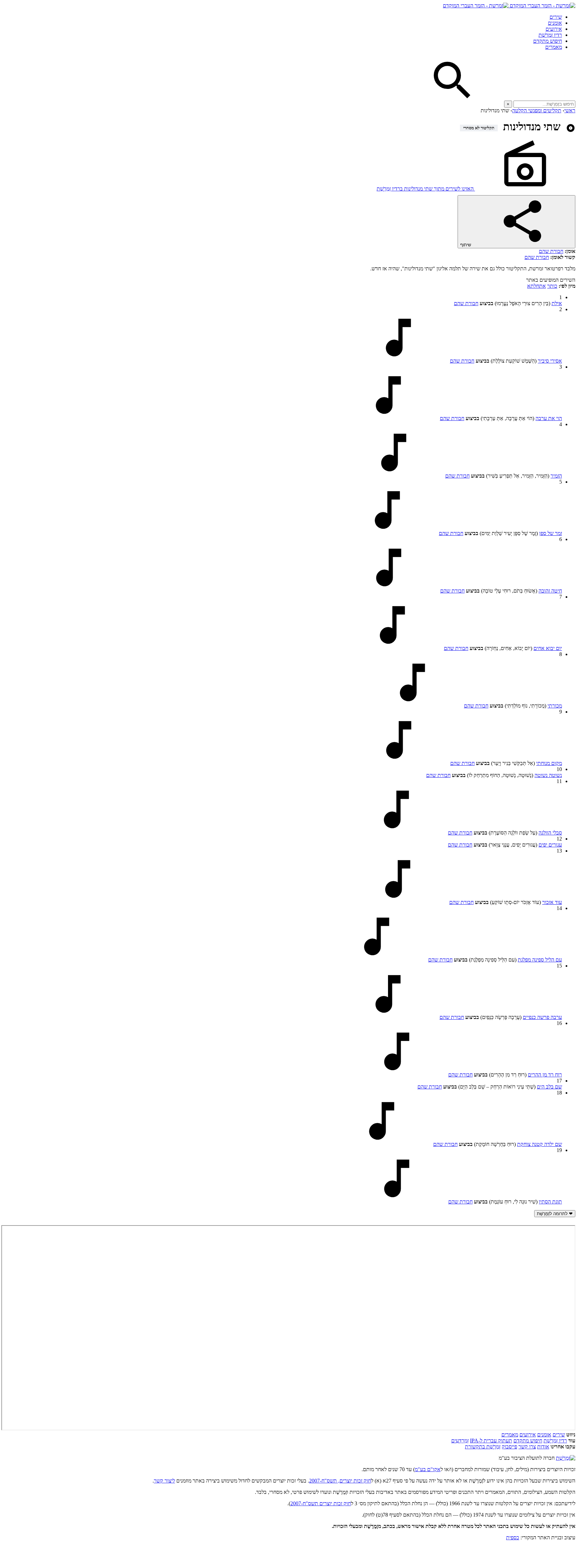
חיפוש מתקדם (547, 41)
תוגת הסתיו (550, 1201)
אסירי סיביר (550, 361)
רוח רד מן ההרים (545, 1074)
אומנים (555, 23)
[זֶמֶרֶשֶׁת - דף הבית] (565, 1458)
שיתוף (466, 244)
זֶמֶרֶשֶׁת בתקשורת (482, 1446)
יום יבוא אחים (548, 648)
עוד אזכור (552, 902)
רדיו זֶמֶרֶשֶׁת (555, 1440)
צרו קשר (527, 1446)
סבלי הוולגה (550, 832)
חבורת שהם (551, 251)
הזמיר (556, 476)
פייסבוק (509, 1446)
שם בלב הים (549, 1086)
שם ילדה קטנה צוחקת (539, 1144)
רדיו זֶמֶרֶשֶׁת (550, 35)
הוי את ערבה (549, 418)
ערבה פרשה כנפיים (542, 1017)
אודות (543, 1446)
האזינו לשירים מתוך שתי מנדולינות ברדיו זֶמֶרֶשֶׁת (426, 188)
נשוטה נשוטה (548, 775)
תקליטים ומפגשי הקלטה (536, 110)
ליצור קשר (164, 1481)
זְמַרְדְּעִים (460, 1440)
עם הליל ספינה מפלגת (540, 959)
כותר (552, 286)
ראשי (569, 110)
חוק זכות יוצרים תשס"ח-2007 (320, 1503)
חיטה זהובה (550, 591)
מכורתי (555, 705)
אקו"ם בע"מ (428, 1469)
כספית (512, 1537)
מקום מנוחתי (549, 763)
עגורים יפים (550, 845)
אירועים (554, 29)
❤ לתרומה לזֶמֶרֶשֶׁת (555, 1213)
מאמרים (553, 47)
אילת (557, 303)
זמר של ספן (550, 533)
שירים (556, 17)
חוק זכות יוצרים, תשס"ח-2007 (340, 1481)
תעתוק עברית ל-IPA (491, 1440)
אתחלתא (536, 286)
